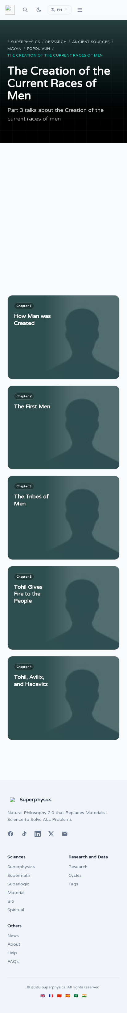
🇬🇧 (42, 996)
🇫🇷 (51, 996)
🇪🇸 (67, 996)
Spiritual (15, 909)
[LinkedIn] (38, 834)
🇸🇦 (76, 996)
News (13, 935)
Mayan (14, 48)
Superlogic (18, 884)
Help (12, 953)
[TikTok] (24, 834)
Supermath (18, 875)
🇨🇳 (59, 996)
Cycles (75, 875)
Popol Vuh (38, 48)
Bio (10, 901)
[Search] (25, 9)
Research (56, 42)
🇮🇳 (84, 996)
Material (15, 892)
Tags (73, 884)
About (13, 944)
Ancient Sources (91, 42)
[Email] (65, 834)
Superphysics (25, 42)
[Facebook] (10, 834)
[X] (51, 834)
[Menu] (79, 9)
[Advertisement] (63, 209)
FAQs (13, 961)
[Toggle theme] (38, 9)
